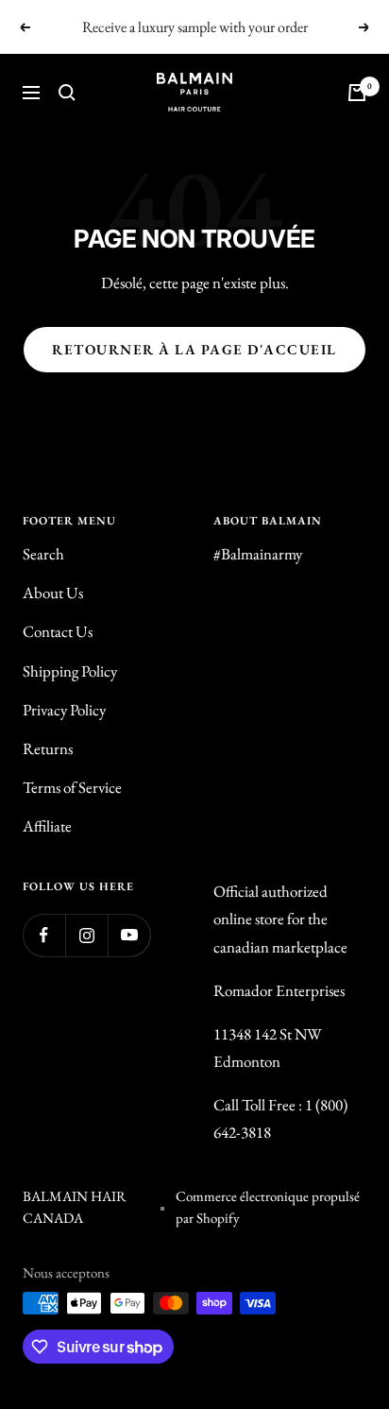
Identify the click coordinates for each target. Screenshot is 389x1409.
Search (43, 553)
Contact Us (58, 631)
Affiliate (47, 826)
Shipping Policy (70, 671)
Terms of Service (72, 787)
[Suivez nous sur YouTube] (129, 935)
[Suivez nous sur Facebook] (44, 935)
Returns (48, 748)
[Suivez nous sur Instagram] (86, 935)
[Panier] (356, 92)
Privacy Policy (64, 709)
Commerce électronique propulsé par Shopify (268, 1207)
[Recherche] (67, 92)
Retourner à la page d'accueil (194, 349)
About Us (53, 592)
